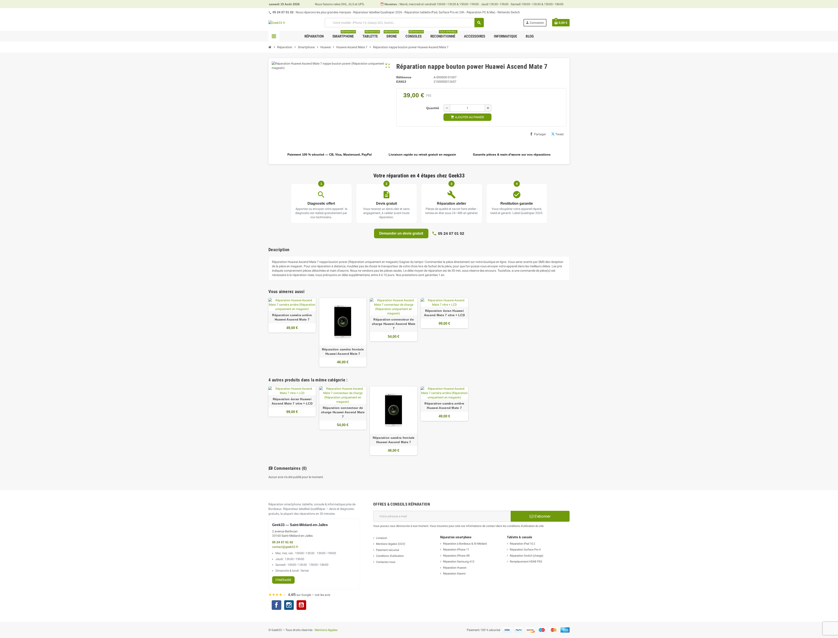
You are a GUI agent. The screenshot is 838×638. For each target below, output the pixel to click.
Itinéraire (283, 580)
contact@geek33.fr (285, 547)
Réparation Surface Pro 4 (525, 549)
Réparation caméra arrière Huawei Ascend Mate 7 (292, 317)
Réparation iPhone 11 (456, 549)
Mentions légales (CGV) (390, 543)
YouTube (301, 605)
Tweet (559, 134)
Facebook (276, 605)
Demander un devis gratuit (401, 233)
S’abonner (542, 516)
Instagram (289, 605)
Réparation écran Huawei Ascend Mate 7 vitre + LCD (444, 313)
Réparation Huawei (454, 567)
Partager (540, 134)
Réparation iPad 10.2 (522, 543)
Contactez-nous (385, 562)
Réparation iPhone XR (456, 555)
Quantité (432, 108)
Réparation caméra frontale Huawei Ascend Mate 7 (343, 351)
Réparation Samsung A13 (458, 561)
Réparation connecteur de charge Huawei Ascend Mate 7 (394, 324)
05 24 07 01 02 (283, 12)
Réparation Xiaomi (454, 573)
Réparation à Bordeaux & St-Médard (465, 543)
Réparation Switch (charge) (526, 555)
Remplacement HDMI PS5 (526, 561)
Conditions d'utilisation (390, 555)
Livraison (381, 538)
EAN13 (401, 81)
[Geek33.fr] (276, 22)
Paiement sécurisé (387, 550)
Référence (403, 77)
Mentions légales (326, 630)
